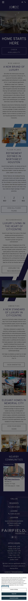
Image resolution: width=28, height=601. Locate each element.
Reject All (14, 594)
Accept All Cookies (14, 598)
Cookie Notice (5, 586)
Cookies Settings (14, 589)
